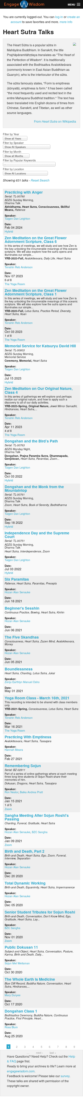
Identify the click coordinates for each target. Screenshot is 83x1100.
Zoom (8, 809)
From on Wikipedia (55, 121)
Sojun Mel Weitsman (17, 963)
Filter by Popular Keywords (19, 160)
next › (39, 1053)
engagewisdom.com (21, 1071)
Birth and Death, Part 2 (24, 851)
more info (66, 22)
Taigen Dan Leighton (17, 218)
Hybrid (9, 231)
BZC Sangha (39, 832)
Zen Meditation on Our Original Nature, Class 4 (39, 390)
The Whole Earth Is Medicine (30, 979)
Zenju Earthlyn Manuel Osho (22, 682)
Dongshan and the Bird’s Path (31, 441)
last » (53, 1053)
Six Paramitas (17, 579)
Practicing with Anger (24, 192)
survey (65, 1076)
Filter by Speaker (13, 142)
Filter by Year (11, 134)
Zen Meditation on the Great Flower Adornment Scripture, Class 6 (36, 239)
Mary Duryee (12, 995)
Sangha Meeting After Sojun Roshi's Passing (37, 817)
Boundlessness (19, 669)
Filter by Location (13, 169)
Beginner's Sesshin (22, 608)
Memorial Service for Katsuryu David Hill (40, 345)
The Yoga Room (15, 284)
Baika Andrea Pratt (31, 792)
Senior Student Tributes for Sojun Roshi (40, 912)
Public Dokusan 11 (21, 947)
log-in (59, 17)
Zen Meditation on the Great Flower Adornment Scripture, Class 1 (36, 292)
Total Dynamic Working (25, 883)
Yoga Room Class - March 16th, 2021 (37, 698)
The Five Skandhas (22, 637)
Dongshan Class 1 (21, 1011)
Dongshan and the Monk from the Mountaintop (34, 488)
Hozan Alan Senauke (17, 592)
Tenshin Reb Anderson (19, 267)
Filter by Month (12, 151)
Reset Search (40, 180)
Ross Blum (11, 1027)
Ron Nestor (11, 792)
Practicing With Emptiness (28, 736)
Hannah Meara (14, 750)
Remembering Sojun (23, 765)
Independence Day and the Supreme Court (37, 534)
